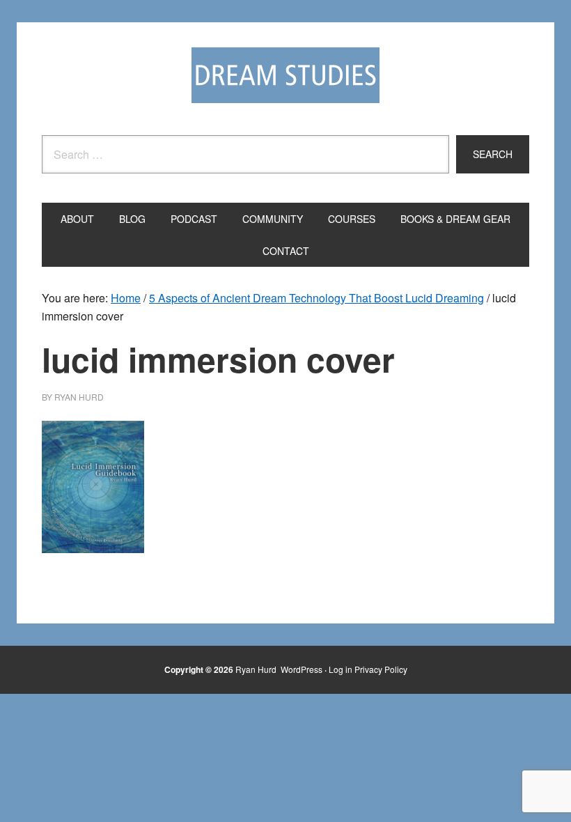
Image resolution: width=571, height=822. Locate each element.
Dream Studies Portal (285, 75)
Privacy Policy (380, 669)
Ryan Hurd (257, 669)
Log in (340, 669)
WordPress (301, 669)
